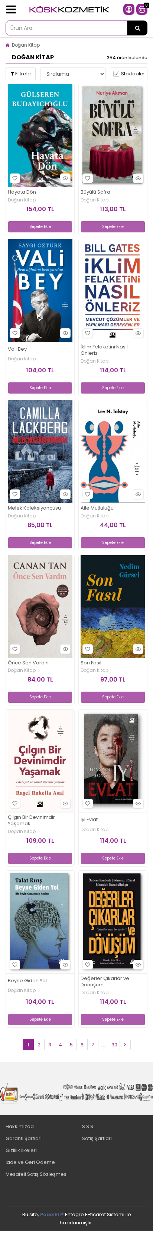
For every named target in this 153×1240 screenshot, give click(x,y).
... (103, 1044)
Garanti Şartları (24, 1138)
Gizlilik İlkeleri (21, 1150)
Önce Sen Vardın (28, 663)
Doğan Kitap (26, 45)
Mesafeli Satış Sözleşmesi (37, 1174)
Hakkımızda (20, 1126)
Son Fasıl (91, 663)
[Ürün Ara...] (137, 28)
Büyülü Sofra (95, 192)
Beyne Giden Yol (27, 981)
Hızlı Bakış (65, 178)
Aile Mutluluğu (97, 508)
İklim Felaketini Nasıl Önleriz (104, 350)
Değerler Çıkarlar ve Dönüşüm (105, 982)
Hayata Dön (22, 192)
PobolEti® (52, 1214)
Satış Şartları (97, 1138)
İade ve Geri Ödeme (30, 1162)
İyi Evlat (89, 820)
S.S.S (87, 1126)
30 (114, 1044)
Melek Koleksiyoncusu (34, 508)
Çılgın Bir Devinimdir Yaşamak (31, 820)
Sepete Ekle (40, 226)
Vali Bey (17, 349)
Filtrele (22, 73)
